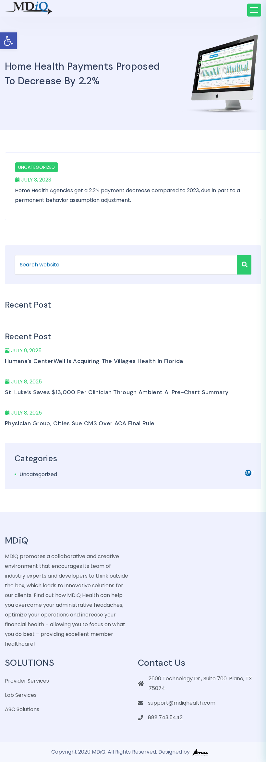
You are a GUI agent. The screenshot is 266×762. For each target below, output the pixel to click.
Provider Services (27, 681)
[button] (8, 40)
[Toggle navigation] (254, 10)
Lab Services (21, 695)
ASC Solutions (22, 709)
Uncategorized (36, 167)
